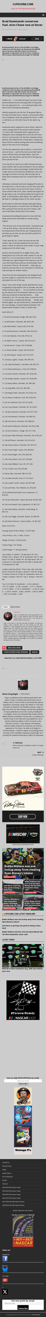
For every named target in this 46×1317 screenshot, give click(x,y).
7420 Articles (25, 694)
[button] (42, 14)
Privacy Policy (6, 1166)
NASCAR (35, 652)
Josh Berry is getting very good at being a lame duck (12, 887)
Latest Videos (6, 1173)
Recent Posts (15, 607)
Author (5, 607)
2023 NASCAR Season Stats (11, 1194)
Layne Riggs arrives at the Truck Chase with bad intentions (33, 903)
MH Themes (36, 1315)
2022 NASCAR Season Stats (11, 1198)
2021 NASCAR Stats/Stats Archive (13, 1202)
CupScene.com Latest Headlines (19, 914)
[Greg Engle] (8, 619)
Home (4, 1170)
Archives (5, 1184)
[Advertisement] (23, 1051)
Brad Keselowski (14, 648)
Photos (4, 1180)
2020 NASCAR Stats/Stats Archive (13, 1205)
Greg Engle (24, 29)
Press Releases (7, 1177)
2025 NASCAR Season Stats (11, 1187)
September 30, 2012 (11, 29)
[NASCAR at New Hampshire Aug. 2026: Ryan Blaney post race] (23, 955)
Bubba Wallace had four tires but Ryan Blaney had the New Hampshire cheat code (33, 885)
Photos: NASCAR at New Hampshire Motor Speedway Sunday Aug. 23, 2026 (12, 902)
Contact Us (5, 1162)
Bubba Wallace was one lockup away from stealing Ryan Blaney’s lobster (22, 869)
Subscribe (23, 1084)
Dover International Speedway (16, 652)
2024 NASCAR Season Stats (11, 1191)
